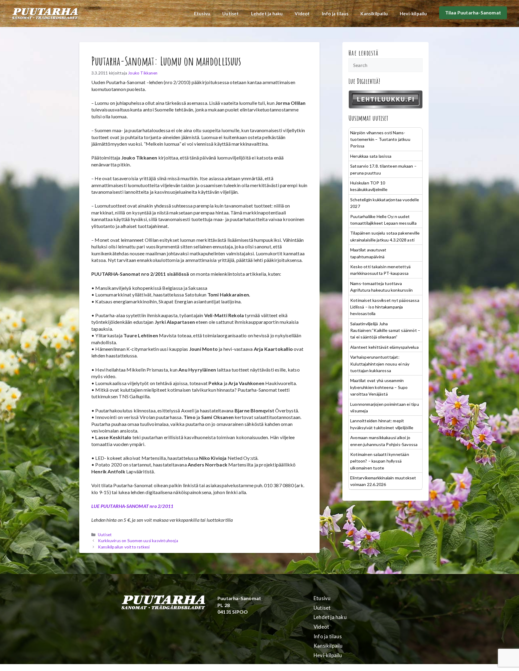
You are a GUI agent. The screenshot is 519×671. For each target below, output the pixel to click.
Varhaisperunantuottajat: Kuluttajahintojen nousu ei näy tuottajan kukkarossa (379, 363)
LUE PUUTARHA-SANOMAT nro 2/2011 (132, 506)
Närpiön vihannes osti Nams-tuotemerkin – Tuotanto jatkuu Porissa (380, 139)
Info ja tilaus (335, 13)
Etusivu (202, 13)
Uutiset (230, 13)
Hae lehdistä (363, 52)
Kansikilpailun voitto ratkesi (124, 547)
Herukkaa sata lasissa (370, 156)
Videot (302, 13)
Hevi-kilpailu (413, 13)
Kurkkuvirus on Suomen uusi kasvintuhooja (138, 540)
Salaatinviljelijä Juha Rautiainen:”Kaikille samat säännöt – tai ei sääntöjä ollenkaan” (385, 330)
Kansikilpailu (374, 13)
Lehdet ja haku (267, 13)
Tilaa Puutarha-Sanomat (473, 12)
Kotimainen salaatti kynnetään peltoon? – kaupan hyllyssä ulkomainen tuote (379, 461)
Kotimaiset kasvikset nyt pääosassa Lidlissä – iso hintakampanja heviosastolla (384, 307)
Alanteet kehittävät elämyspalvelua (384, 347)
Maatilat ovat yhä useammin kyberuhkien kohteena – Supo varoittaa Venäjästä (379, 387)
